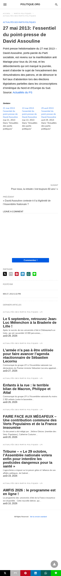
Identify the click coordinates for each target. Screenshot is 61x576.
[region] (30, 158)
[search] (56, 4)
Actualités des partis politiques (19, 16)
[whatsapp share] (28, 274)
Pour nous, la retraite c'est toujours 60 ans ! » (34, 188)
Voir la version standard (38, 517)
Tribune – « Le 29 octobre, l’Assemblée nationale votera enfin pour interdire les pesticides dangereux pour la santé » (27, 458)
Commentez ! (30, 260)
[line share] (34, 274)
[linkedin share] (23, 274)
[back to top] (54, 564)
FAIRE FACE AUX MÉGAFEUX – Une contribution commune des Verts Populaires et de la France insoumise (30, 421)
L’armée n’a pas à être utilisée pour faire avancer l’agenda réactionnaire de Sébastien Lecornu (28, 355)
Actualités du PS (22, 92)
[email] (15, 573)
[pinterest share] (17, 274)
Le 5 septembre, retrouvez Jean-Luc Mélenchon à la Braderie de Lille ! (30, 322)
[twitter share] (5, 274)
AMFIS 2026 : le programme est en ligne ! (29, 492)
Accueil (7, 13)
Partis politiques (22, 13)
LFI (41, 312)
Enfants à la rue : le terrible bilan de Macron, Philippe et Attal (26, 388)
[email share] (11, 274)
